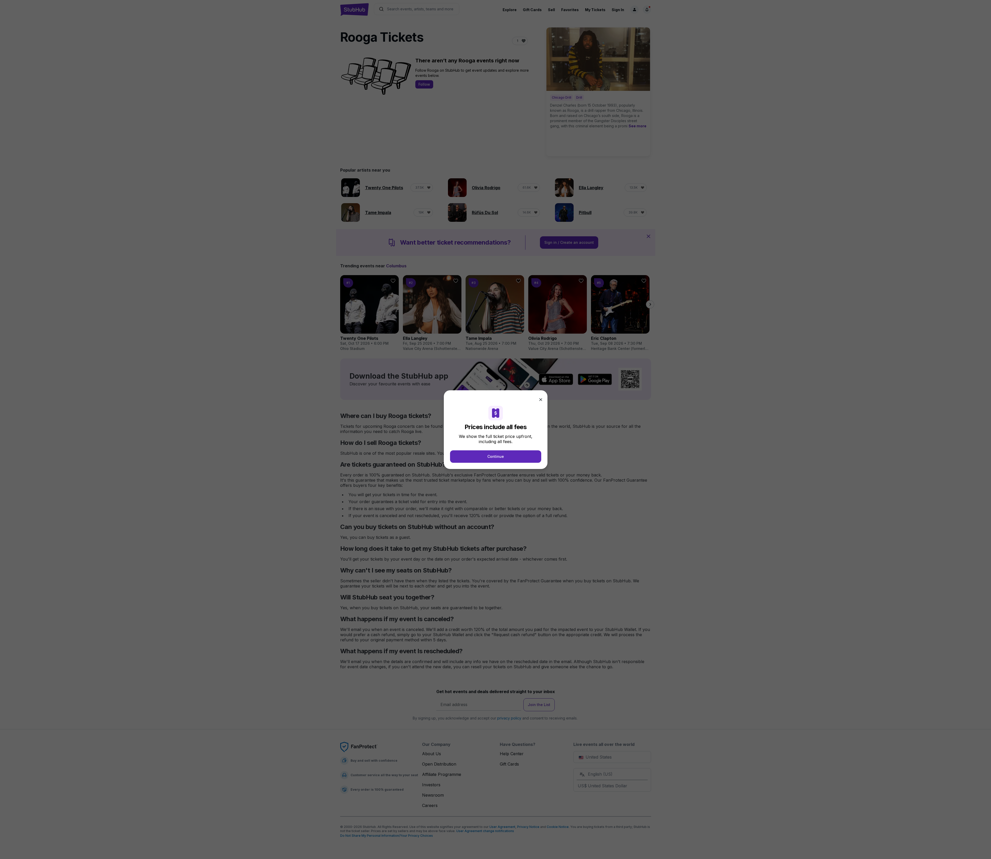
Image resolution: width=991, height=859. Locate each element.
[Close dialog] (540, 399)
